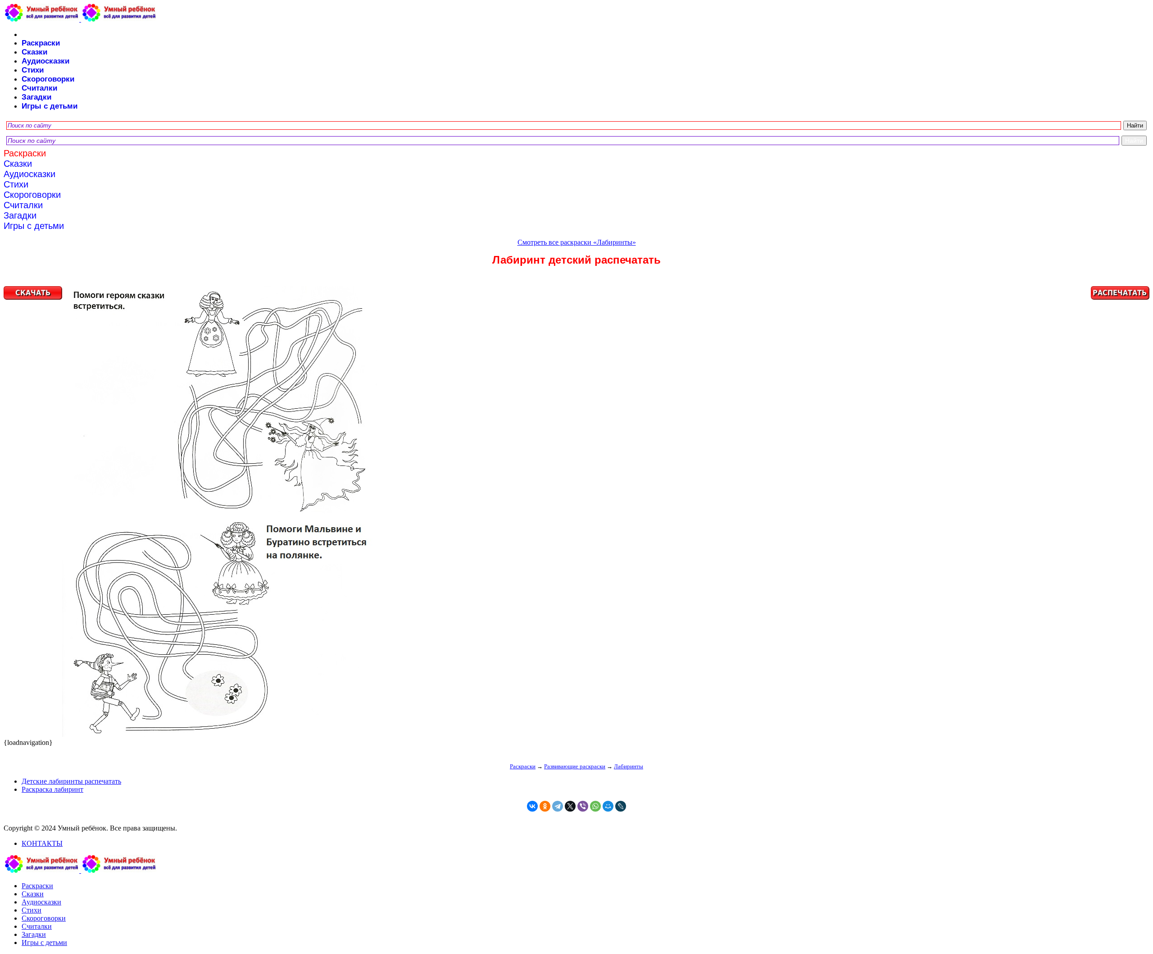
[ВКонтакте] (532, 806)
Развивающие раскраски (574, 766)
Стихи (33, 70)
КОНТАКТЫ (42, 843)
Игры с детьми (49, 106)
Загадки (36, 97)
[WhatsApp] (595, 806)
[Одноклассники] (545, 806)
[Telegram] (557, 806)
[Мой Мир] (608, 806)
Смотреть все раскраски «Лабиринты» (576, 242)
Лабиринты (628, 766)
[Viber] (582, 806)
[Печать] (576, 512)
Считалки (39, 88)
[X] (570, 806)
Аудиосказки (45, 61)
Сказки (34, 52)
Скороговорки (48, 79)
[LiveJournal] (620, 806)
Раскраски (41, 43)
